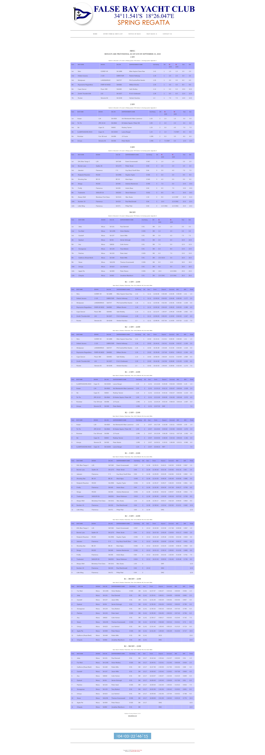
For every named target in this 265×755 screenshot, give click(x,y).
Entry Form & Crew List (113, 34)
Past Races (151, 34)
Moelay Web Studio (135, 751)
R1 (169, 64)
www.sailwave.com (132, 715)
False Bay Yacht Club (137, 750)
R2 (176, 64)
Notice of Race (135, 34)
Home (95, 34)
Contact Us (167, 34)
